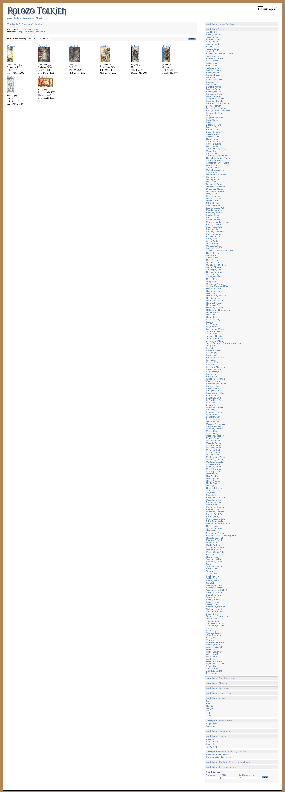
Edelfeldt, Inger (213, 203)
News (9, 18)
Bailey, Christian (213, 75)
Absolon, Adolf (213, 37)
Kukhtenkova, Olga (215, 393)
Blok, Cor (210, 115)
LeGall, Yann (212, 405)
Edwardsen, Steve (214, 205)
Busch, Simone (213, 132)
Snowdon (210, 726)
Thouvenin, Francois (215, 625)
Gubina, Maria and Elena (218, 286)
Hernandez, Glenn (214, 300)
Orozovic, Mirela (213, 490)
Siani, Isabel (212, 569)
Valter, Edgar (212, 630)
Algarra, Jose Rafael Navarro (219, 53)
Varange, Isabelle (214, 633)
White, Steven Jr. (214, 652)
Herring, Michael (214, 303)
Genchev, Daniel (214, 262)
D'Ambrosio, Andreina (216, 174)
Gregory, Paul (212, 281)
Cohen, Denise (213, 167)
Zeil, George (212, 668)
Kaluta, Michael (213, 350)
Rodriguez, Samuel (215, 547)
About (39, 18)
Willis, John (211, 656)
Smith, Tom (211, 578)
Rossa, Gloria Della (215, 552)
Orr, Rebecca (212, 493)
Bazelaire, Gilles (213, 96)
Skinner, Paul (212, 573)
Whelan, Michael (214, 647)
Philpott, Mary (212, 516)
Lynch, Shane (212, 421)
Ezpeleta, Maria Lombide (218, 222)
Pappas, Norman (214, 502)
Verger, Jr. (211, 640)
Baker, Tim (211, 77)
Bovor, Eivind (212, 122)
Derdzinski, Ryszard (215, 186)
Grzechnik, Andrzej (215, 284)
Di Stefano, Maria (214, 189)
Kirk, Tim (210, 364)
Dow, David (211, 193)
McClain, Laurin (213, 445)
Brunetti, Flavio (213, 127)
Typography (211, 746)
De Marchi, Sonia (214, 184)
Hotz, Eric (210, 315)
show (215, 24)
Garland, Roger (213, 253)
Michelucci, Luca (214, 455)
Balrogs (209, 701)
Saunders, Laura (214, 561)
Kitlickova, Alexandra (215, 367)
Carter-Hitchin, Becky (216, 148)
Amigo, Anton (212, 63)
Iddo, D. (210, 322)
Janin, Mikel (211, 333)
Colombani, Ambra (215, 170)
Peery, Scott (211, 504)
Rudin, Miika (212, 557)
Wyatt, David (212, 659)
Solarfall (210, 583)
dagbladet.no (212, 724)
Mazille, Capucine (214, 438)
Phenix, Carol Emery (215, 514)
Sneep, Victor (212, 580)
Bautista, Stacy (213, 89)
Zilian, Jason (212, 673)
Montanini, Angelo (214, 462)
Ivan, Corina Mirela (215, 329)
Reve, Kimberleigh (214, 538)
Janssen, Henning (214, 336)
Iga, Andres (211, 326)
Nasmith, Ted (212, 474)
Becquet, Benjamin (215, 98)
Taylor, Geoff (212, 618)
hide (215, 29)
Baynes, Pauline (213, 91)
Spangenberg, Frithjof (216, 590)
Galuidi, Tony (212, 243)
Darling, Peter (212, 179)
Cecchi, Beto (212, 153)
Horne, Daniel (212, 312)
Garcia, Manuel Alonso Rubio (219, 250)
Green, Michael (213, 277)
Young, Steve (212, 666)
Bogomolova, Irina (214, 117)
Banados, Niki (212, 82)
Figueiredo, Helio (214, 227)
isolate (209, 24)
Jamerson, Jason (214, 331)
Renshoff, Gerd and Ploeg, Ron (221, 535)
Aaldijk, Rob (211, 32)
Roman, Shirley (213, 550)
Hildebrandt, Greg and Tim (218, 310)
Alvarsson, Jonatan (215, 58)
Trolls (208, 713)
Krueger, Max (212, 390)
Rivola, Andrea (213, 545)
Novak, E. (210, 485)
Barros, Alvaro (212, 84)
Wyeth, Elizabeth (214, 661)
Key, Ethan (211, 360)
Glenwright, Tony (214, 269)
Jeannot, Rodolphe (215, 338)
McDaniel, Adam (213, 447)
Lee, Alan (210, 402)
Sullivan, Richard (214, 609)
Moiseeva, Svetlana (215, 459)
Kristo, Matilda (213, 388)
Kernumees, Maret (215, 357)
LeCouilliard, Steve (215, 400)
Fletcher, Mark (213, 229)
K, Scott (209, 348)
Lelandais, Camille (214, 407)
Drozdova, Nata (213, 198)
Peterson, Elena (213, 509)
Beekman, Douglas (215, 101)
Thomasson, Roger (215, 623)
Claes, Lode (211, 165)
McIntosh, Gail (213, 450)
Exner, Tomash (213, 220)
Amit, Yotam (211, 65)
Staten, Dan (211, 597)
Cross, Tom (211, 172)
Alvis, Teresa (212, 60)
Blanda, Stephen (214, 113)
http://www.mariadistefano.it (32, 32)
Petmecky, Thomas (215, 512)
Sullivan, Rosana (214, 611)
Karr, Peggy (211, 352)
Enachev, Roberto (214, 212)
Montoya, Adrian (213, 466)
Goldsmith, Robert (214, 272)
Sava (208, 564)
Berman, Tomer (213, 106)
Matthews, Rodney (215, 436)
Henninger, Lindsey (215, 298)
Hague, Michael (213, 291)
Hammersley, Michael (216, 296)
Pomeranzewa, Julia (215, 519)
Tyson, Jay (211, 628)
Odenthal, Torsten (214, 488)
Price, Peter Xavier (215, 521)
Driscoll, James (213, 196)
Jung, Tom (211, 345)
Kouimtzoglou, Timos (216, 383)
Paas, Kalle (211, 495)
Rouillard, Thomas (214, 554)
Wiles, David (212, 654)
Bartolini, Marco (213, 87)
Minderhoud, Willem (215, 457)
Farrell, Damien (213, 224)
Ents (208, 703)
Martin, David (212, 431)
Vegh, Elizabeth (213, 635)
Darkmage (211, 177)
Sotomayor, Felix (214, 585)
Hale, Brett (211, 293)
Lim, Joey (210, 409)
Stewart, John (212, 604)
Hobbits (209, 706)
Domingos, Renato (215, 191)
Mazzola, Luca (213, 440)
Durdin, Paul (212, 201)
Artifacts (210, 739)
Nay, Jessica (212, 476)
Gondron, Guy (213, 274)
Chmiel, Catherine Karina (218, 158)
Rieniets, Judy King (215, 540)
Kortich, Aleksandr (214, 376)
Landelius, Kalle (213, 398)
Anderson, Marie (214, 68)
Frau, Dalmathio (213, 234)
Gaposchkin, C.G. (214, 248)
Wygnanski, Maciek (215, 663)
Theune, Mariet (213, 621)
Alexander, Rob (213, 51)
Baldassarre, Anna (214, 79)
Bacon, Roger (212, 72)
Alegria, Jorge (212, 49)
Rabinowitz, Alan (214, 531)
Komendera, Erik (214, 371)
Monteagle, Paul (213, 464)
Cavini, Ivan (211, 151)
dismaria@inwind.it (30, 29)
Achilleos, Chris (213, 39)
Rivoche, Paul (212, 542)
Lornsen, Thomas (214, 412)
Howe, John (211, 317)
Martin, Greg (212, 433)
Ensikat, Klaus (212, 215)
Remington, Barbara (215, 533)
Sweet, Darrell (212, 614)
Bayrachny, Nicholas (215, 94)
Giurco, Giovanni (214, 267)
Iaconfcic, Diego (213, 319)
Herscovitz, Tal (213, 305)
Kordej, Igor (211, 374)
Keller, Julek (211, 355)
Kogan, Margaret (214, 369)
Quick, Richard (213, 526)
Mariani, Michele (214, 426)
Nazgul (209, 708)
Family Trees (212, 744)
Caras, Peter (212, 139)
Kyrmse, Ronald (213, 395)
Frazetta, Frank (213, 236)
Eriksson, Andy (213, 217)
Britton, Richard (213, 125)
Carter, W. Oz (212, 146)
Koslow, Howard (213, 381)
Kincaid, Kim (212, 362)
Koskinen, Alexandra (215, 379)
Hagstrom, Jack (213, 288)
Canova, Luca (212, 136)
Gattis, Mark (212, 255)
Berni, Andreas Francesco (218, 110)
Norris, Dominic (213, 483)
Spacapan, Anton (214, 588)
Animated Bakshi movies (217, 754)
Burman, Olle (212, 129)
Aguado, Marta (213, 44)
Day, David (211, 182)
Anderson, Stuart (214, 70)
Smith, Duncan (213, 576)
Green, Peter (212, 279)
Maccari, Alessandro (215, 424)
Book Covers (212, 742)
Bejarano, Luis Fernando (217, 103)
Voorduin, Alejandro (215, 642)
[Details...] (11, 45)
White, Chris (212, 649)
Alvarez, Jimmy (213, 56)
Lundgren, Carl (213, 417)
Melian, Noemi (213, 452)
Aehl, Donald (212, 42)
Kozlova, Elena (213, 386)
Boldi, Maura (212, 120)
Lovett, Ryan (212, 414)
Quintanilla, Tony (214, 528)
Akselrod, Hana (213, 46)
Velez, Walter (212, 637)
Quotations (28, 18)
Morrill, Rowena (213, 469)
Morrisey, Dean (213, 471)
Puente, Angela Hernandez (218, 523)
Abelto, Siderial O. (214, 34)
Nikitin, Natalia (213, 481)
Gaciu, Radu (212, 241)
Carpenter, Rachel (214, 141)
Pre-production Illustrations (218, 757)
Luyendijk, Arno (213, 419)
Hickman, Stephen (214, 307)
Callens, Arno (212, 134)
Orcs (208, 711)
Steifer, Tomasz (213, 599)
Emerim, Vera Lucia (215, 210)
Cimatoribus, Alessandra (217, 163)
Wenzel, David (213, 644)
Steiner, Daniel (213, 602)
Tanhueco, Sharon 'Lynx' (217, 616)
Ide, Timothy (212, 324)
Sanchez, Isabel (213, 559)
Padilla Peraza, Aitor (215, 497)
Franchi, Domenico (215, 231)
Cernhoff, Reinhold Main (217, 155)
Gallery (17, 18)
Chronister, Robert (214, 160)
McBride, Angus (213, 443)
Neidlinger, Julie (213, 478)
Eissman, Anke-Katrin (216, 208)
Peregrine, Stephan (215, 507)
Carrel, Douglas (213, 144)
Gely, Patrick (212, 260)
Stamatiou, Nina (213, 595)
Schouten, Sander (214, 566)
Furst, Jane (211, 239)
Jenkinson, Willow (214, 341)
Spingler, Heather (214, 592)
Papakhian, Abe (213, 500)
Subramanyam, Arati (215, 606)
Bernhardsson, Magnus (217, 108)
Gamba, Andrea (213, 246)
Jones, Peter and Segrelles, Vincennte (224, 343)
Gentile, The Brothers (216, 265)
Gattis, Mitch (212, 258)
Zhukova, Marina (214, 671)
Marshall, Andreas (214, 428)
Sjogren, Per (212, 571)
